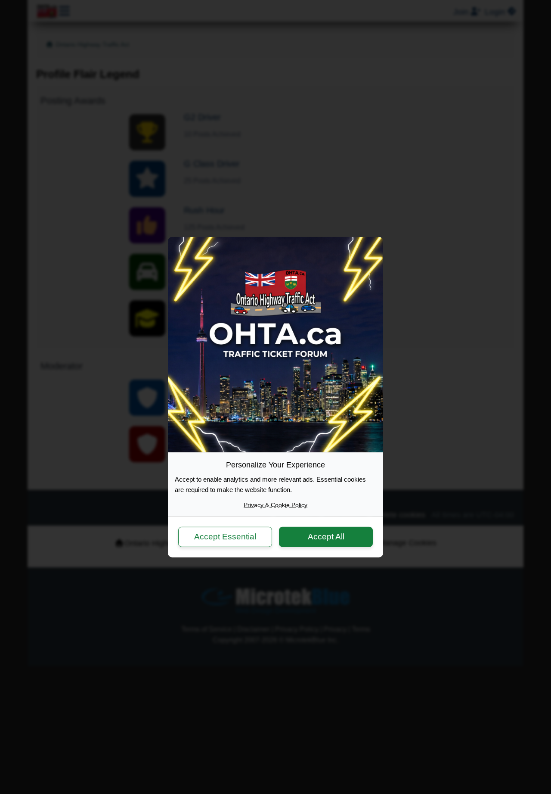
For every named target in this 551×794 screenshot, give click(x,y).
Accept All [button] (326, 536)
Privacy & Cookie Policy (275, 504)
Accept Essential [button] (225, 536)
